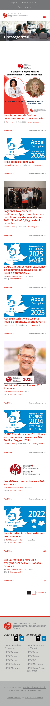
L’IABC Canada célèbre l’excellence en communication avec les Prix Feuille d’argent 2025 (25, 254)
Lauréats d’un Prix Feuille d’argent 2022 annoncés (25, 519)
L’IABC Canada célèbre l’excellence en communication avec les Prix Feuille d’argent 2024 (25, 421)
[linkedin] (21, 638)
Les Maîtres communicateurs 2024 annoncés (25, 470)
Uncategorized (33, 122)
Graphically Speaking (34, 697)
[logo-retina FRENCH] (15, 14)
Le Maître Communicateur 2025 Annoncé (25, 362)
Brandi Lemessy (12, 165)
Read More (8, 130)
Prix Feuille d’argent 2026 (25, 149)
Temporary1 (11, 122)
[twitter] (16, 638)
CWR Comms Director (14, 276)
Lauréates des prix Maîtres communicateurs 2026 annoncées (25, 88)
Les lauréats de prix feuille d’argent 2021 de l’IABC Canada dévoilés (22, 563)
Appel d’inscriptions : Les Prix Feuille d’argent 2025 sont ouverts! (25, 306)
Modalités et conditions (31, 690)
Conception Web (14, 697)
